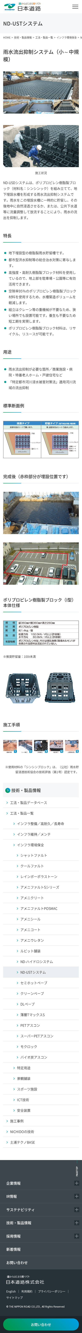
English (11, 1291)
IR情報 (11, 1196)
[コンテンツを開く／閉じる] (76, 1183)
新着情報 (13, 1249)
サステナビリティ (20, 1209)
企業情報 (13, 1183)
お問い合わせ (17, 1262)
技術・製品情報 (18, 1222)
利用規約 (26, 1291)
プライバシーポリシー (51, 1291)
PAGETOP (77, 1171)
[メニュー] (75, 6)
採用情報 (13, 1236)
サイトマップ (14, 1297)
